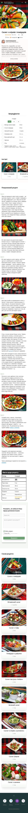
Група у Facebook (5, 805)
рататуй (11, 351)
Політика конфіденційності (14, 808)
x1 (9, 121)
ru (22, 2)
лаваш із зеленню (14, 427)
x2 (14, 121)
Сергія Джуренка (9, 2)
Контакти (23, 804)
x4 (18, 121)
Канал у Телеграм (11, 805)
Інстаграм (17, 804)
